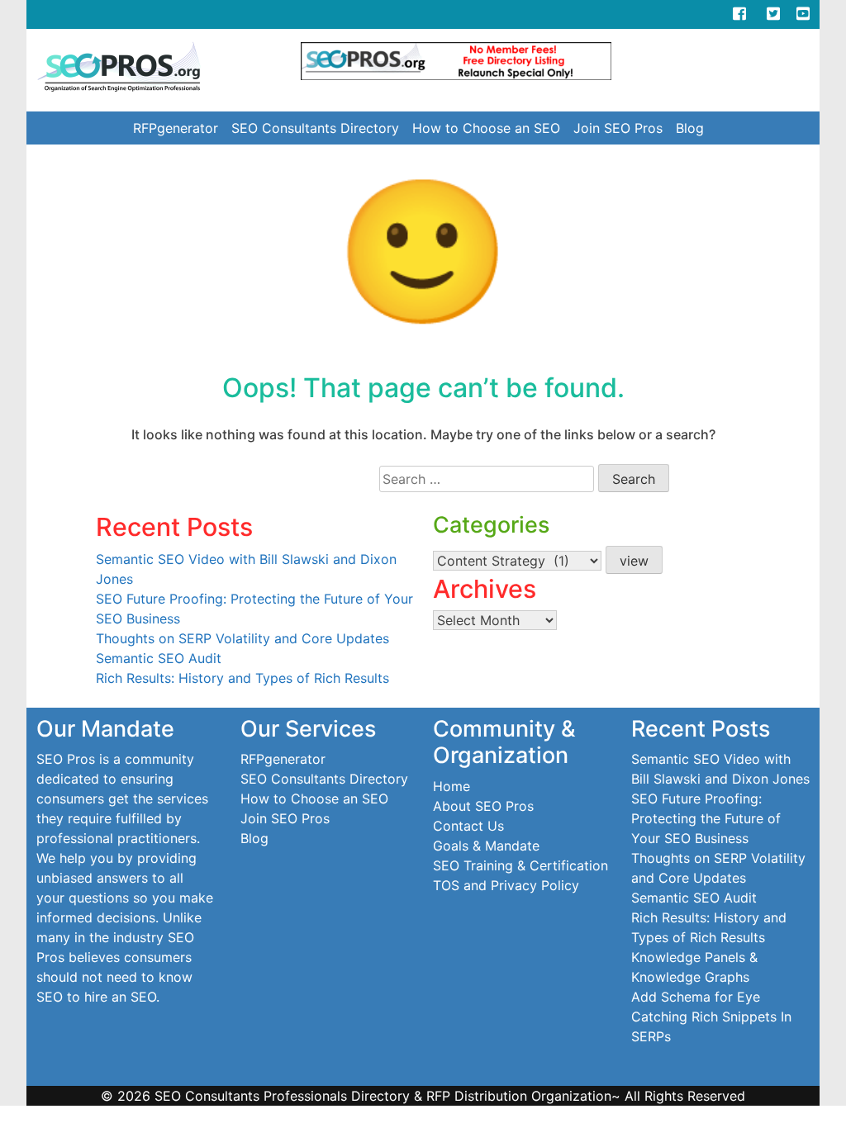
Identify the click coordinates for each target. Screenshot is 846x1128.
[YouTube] (803, 13)
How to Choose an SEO (486, 128)
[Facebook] (739, 13)
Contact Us (468, 826)
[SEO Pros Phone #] (674, 13)
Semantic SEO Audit (158, 658)
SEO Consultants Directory (315, 128)
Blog (690, 128)
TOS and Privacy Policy (506, 885)
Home (451, 786)
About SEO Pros (483, 806)
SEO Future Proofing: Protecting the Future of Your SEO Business (706, 818)
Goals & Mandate (486, 845)
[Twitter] (781, 13)
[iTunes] (706, 13)
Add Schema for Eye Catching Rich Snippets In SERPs (711, 1016)
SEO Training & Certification (520, 865)
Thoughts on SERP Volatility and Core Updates (242, 638)
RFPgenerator (175, 128)
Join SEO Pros (618, 128)
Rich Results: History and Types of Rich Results (242, 678)
